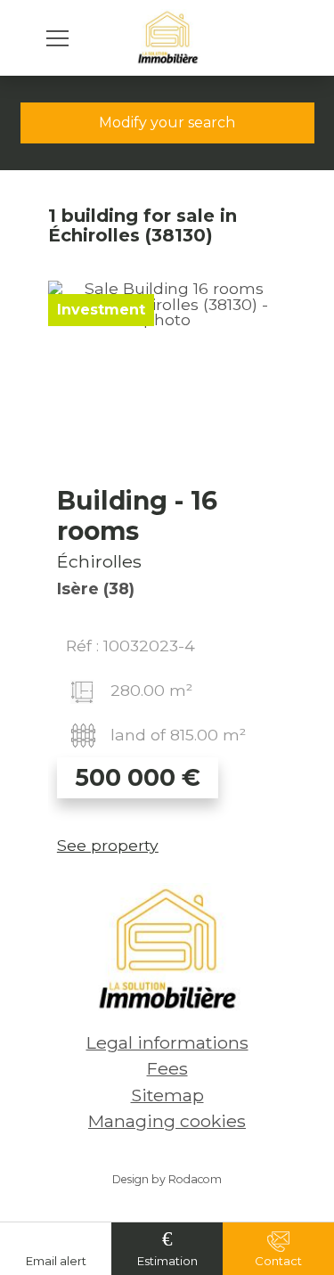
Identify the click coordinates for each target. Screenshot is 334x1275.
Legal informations (167, 1042)
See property (108, 845)
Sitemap (167, 1095)
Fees (167, 1068)
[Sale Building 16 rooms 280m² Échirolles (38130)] (167, 379)
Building (137, 516)
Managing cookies (167, 1121)
